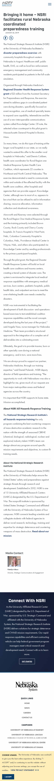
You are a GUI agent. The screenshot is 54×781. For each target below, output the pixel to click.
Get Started (27, 661)
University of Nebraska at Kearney (27, 730)
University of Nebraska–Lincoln (27, 735)
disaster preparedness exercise (20, 52)
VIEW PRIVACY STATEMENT (22, 770)
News (27, 708)
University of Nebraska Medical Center (27, 742)
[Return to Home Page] (7, 3)
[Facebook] (5, 38)
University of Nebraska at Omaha (27, 747)
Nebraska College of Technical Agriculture (27, 738)
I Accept (8, 777)
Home (27, 703)
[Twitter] (11, 38)
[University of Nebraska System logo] (27, 688)
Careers (27, 713)
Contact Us (27, 717)
